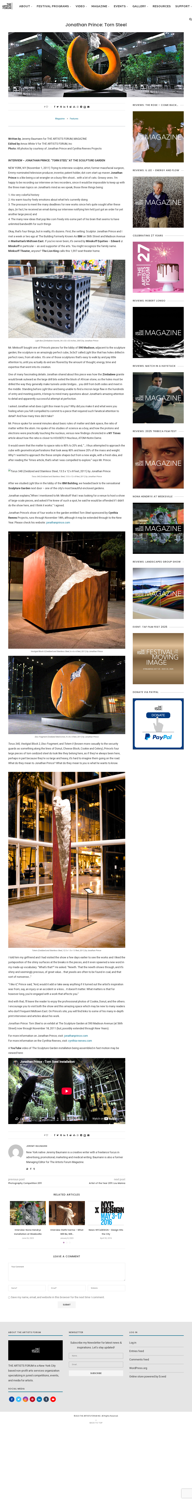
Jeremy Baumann (36, 1146)
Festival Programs (53, 6)
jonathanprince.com (58, 522)
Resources (162, 6)
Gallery (139, 6)
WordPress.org (138, 1368)
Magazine (99, 6)
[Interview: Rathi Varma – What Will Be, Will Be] (67, 1213)
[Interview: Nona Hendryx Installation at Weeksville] (28, 1213)
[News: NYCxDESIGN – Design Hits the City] (106, 1213)
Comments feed (139, 1359)
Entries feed (136, 1351)
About (24, 6)
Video (80, 6)
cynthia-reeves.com (80, 1040)
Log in (132, 1342)
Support (182, 6)
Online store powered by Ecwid (147, 1376)
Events (120, 6)
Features (74, 118)
